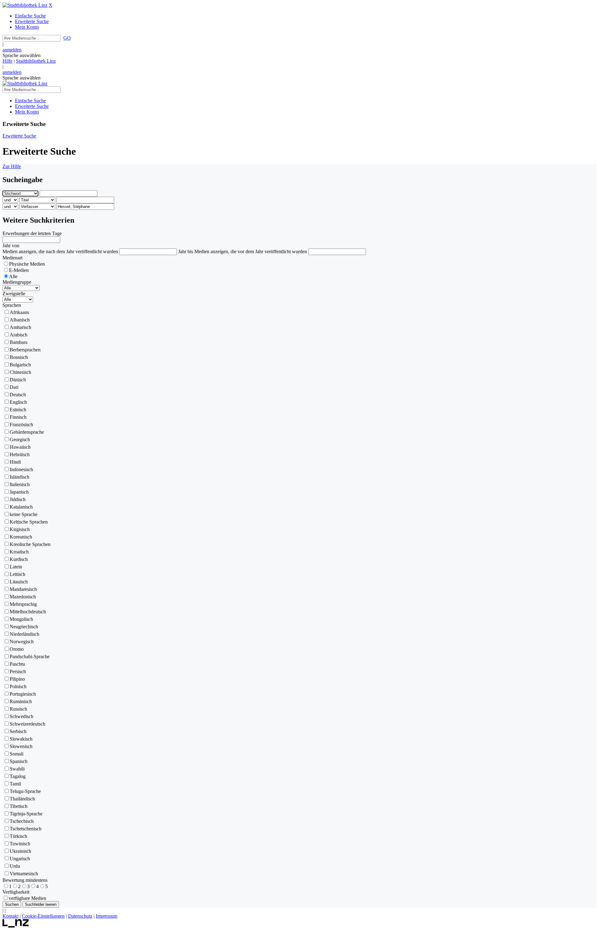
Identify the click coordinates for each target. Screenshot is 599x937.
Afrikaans (19, 312)
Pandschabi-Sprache (30, 656)
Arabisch (18, 334)
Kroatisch (19, 551)
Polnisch (18, 686)
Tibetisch (18, 806)
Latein (16, 566)
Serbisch (18, 731)
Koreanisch (21, 536)
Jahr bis (185, 251)
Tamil (15, 783)
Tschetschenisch (25, 828)
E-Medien (19, 270)
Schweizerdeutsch (27, 724)
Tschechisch (22, 821)
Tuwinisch (20, 843)
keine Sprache (23, 514)
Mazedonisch (23, 596)
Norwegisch (22, 641)
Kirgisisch (20, 529)
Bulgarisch (20, 364)
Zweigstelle (13, 293)
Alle (13, 276)
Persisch (18, 671)
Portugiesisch (23, 694)
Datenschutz (80, 916)
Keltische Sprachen (29, 521)
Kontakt (10, 916)
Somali (16, 753)
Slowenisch (21, 746)
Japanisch (19, 492)
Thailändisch (22, 798)
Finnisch (18, 417)
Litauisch (19, 581)
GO (67, 38)
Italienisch (20, 484)
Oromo (17, 649)
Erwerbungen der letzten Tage (32, 233)
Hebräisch (20, 454)
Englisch (18, 402)
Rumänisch (21, 701)
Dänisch (18, 379)
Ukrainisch (20, 851)
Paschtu (17, 664)
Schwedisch (21, 716)
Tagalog (18, 776)
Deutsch (18, 394)
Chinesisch (20, 372)
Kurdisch (19, 559)
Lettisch (17, 574)
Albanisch (20, 319)
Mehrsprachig (23, 604)
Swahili (17, 768)
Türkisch (18, 836)
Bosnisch (19, 357)
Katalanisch (21, 507)
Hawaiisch (20, 447)
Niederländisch (24, 634)
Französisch (21, 424)
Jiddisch (18, 499)
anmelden (12, 49)
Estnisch (18, 409)
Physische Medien (27, 264)
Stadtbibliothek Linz (36, 61)
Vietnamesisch (24, 873)
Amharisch (20, 327)
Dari (14, 387)
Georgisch (20, 439)
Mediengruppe (16, 282)
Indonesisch (21, 469)
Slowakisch (21, 738)
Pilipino (17, 679)
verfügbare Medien (27, 898)
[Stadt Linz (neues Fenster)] (15, 926)
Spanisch (18, 761)
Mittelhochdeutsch (28, 611)
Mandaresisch (23, 589)
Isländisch (19, 477)
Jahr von (10, 245)
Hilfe (7, 61)
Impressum (106, 916)
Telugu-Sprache (25, 791)
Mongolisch (21, 619)
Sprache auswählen (21, 55)
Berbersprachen (25, 349)
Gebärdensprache (27, 432)
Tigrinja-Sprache (26, 813)
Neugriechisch (24, 626)
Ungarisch (20, 858)
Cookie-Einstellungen (43, 916)
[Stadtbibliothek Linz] (24, 5)
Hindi (15, 462)
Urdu (15, 866)
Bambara (18, 342)
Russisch (18, 709)
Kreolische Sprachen (30, 544)
